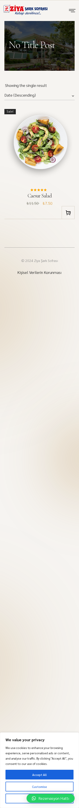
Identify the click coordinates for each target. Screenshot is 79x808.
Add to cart (68, 212)
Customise (39, 787)
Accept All (39, 775)
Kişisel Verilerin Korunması (39, 272)
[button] (51, 798)
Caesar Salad (39, 195)
